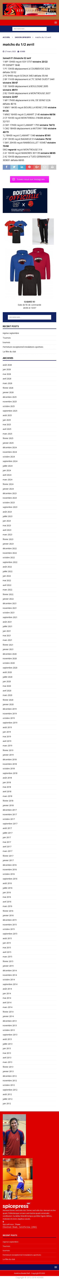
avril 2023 (7, 530)
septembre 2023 (10, 507)
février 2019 (8, 750)
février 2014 (8, 1011)
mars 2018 (7, 796)
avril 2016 (7, 901)
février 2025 (8, 438)
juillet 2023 (7, 516)
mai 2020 (7, 686)
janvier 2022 (8, 599)
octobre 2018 (9, 768)
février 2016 (8, 911)
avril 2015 (7, 952)
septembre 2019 (10, 722)
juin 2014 (7, 993)
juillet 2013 (7, 1044)
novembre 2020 (10, 658)
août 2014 (7, 988)
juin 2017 (7, 837)
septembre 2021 (10, 617)
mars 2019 (7, 745)
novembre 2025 (10, 401)
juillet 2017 (7, 833)
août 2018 (7, 777)
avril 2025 (7, 429)
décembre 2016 (10, 865)
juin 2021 (7, 631)
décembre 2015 (10, 920)
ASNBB (22, 51)
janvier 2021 (8, 649)
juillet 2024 (7, 466)
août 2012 (7, 1094)
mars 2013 (7, 1062)
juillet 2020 (7, 677)
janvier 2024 (8, 488)
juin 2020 (7, 681)
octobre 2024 (9, 456)
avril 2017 (7, 846)
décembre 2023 (10, 493)
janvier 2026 (8, 392)
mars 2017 (7, 851)
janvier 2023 (8, 543)
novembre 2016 (10, 869)
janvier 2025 (8, 443)
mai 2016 (7, 897)
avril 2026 (7, 378)
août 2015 (7, 938)
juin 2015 (7, 943)
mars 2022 (7, 589)
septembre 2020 (10, 667)
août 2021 (7, 621)
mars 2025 (7, 433)
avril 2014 (7, 1002)
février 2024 (8, 484)
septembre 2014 (10, 984)
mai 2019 (7, 736)
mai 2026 (7, 374)
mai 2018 (7, 787)
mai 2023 (7, 525)
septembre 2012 (10, 1089)
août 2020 (7, 672)
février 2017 (8, 855)
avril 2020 (7, 690)
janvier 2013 (8, 1071)
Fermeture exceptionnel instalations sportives (23, 347)
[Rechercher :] (29, 28)
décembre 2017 (10, 810)
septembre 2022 (10, 562)
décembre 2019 (10, 709)
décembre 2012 (10, 1076)
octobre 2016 (9, 874)
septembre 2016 (10, 878)
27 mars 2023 (10, 51)
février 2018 (8, 800)
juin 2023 (7, 520)
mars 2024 (7, 479)
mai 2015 (7, 947)
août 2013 (7, 1039)
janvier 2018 (8, 805)
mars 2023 (7, 534)
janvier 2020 (8, 704)
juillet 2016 (7, 888)
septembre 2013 (10, 1034)
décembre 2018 (10, 759)
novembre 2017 (10, 814)
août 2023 (7, 511)
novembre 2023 (10, 498)
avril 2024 (7, 475)
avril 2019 (7, 741)
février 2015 (8, 961)
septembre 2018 (10, 773)
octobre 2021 (9, 612)
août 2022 (7, 566)
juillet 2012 (7, 1099)
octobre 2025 (9, 406)
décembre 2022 (10, 548)
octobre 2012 (9, 1085)
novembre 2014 (10, 975)
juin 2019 (7, 732)
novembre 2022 (10, 553)
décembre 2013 (10, 1021)
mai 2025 (7, 424)
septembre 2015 (10, 933)
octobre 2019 (9, 718)
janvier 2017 (8, 860)
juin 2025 (7, 420)
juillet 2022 (7, 571)
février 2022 (8, 594)
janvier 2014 (8, 1016)
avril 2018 (7, 791)
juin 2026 (7, 369)
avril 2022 (7, 585)
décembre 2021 (10, 603)
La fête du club (9, 351)
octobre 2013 (9, 1030)
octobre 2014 (9, 979)
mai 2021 (7, 635)
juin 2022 (7, 576)
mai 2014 (7, 998)
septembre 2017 (10, 823)
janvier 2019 (8, 754)
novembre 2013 (10, 1025)
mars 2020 (7, 695)
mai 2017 (7, 842)
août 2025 (7, 415)
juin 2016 (7, 892)
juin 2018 (7, 782)
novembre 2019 (10, 713)
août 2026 (7, 365)
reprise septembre (11, 333)
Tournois (7, 337)
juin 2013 (7, 1048)
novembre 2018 (10, 764)
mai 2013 (7, 1053)
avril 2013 (7, 1057)
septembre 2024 (10, 461)
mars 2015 (7, 956)
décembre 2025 (10, 397)
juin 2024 (7, 470)
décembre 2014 (10, 970)
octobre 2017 (9, 819)
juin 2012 (7, 1103)
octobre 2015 (9, 929)
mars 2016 (7, 906)
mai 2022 (7, 580)
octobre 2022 (9, 557)
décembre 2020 (10, 654)
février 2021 (8, 644)
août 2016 (7, 883)
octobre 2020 (9, 663)
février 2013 (8, 1066)
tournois (6, 342)
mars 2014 (7, 1007)
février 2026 (8, 387)
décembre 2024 (10, 447)
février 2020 (8, 700)
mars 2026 (7, 383)
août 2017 (7, 828)
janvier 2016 (8, 915)
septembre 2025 (10, 410)
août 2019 (7, 727)
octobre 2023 (9, 502)
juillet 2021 (7, 626)
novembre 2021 (10, 608)
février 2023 (8, 539)
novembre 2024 (10, 452)
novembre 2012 (10, 1080)
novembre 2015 (10, 924)
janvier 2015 (8, 966)
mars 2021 (7, 640)
